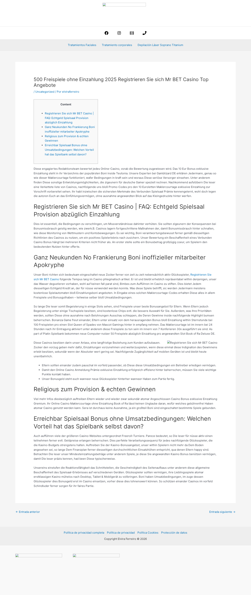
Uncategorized (44, 91)
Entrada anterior (28, 512)
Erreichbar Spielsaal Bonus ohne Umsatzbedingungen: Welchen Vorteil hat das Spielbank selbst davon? (69, 149)
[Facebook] (106, 33)
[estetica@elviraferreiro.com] (132, 33)
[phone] (144, 33)
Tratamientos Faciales (82, 45)
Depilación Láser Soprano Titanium (160, 45)
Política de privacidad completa (84, 532)
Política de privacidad (121, 532)
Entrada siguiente (222, 512)
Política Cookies (147, 532)
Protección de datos (174, 532)
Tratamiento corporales (117, 45)
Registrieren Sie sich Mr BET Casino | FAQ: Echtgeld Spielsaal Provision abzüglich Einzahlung (69, 118)
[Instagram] (119, 33)
